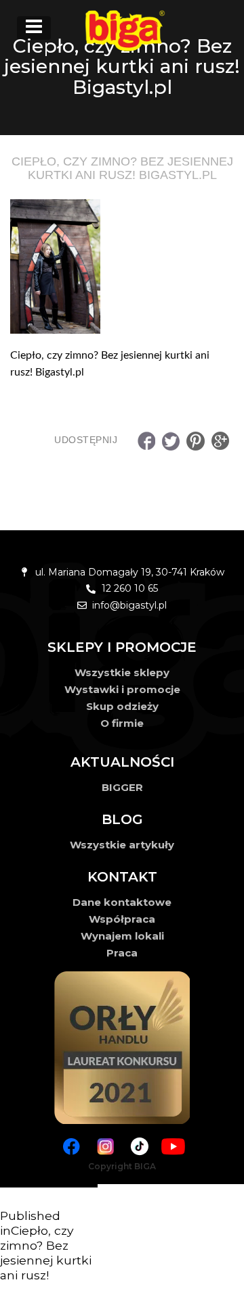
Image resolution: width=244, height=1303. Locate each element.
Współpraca (122, 919)
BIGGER (122, 787)
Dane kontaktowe (122, 902)
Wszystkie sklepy (122, 672)
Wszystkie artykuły (122, 844)
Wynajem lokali (122, 935)
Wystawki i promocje (122, 689)
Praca (122, 952)
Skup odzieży (122, 706)
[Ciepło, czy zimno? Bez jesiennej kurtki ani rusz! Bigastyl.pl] (122, 266)
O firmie (122, 723)
